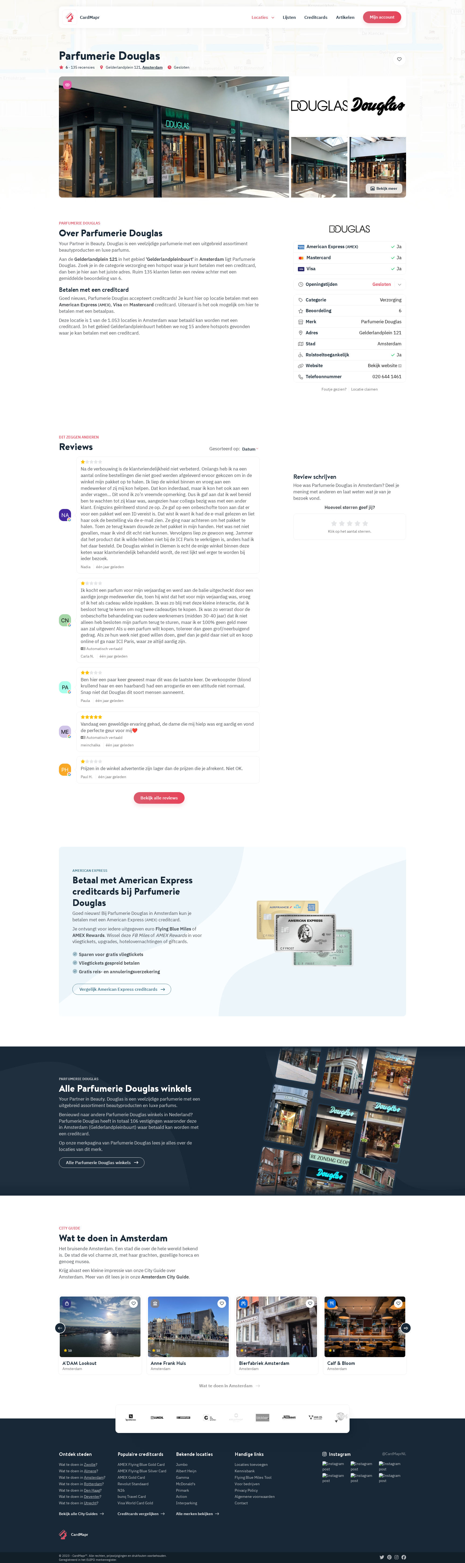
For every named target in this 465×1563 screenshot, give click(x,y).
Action (181, 1496)
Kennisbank (245, 1471)
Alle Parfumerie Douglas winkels (98, 1162)
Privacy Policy (246, 1490)
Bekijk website (383, 365)
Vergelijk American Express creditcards (118, 989)
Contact (241, 1503)
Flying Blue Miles (173, 929)
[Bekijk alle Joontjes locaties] (150, 1417)
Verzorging (390, 300)
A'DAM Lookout (79, 1363)
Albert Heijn (186, 1471)
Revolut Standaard (133, 1483)
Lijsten (289, 17)
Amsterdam (152, 67)
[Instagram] (396, 1557)
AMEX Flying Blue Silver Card (142, 1471)
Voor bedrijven (247, 1483)
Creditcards (315, 17)
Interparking (186, 1503)
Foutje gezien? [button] (334, 389)
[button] (382, 17)
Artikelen (345, 17)
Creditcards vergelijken (138, 1513)
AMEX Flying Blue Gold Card (141, 1464)
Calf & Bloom (341, 1363)
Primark (182, 1490)
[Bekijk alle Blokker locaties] (229, 1417)
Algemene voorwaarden (255, 1496)
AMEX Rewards (88, 935)
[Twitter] (382, 1557)
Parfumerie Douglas (381, 322)
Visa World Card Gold (135, 1503)
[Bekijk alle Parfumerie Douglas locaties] (349, 229)
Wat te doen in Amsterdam (225, 1385)
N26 (121, 1490)
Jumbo (182, 1464)
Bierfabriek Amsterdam (264, 1363)
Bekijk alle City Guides (78, 1513)
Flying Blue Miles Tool (253, 1477)
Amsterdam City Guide (165, 1277)
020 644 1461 (386, 377)
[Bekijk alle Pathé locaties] (308, 1417)
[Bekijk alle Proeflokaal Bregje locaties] (335, 1417)
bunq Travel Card (132, 1496)
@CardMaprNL (394, 1453)
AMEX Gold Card (131, 1477)
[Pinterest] (389, 1557)
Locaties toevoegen (251, 1464)
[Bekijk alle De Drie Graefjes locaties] (177, 1417)
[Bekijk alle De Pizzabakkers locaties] (256, 1417)
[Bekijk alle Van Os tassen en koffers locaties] (282, 1417)
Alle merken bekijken (194, 1513)
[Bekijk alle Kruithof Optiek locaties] (203, 1417)
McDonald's (185, 1483)
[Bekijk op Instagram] (336, 1466)
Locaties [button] (260, 17)
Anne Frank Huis (168, 1363)
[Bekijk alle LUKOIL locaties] (124, 1417)
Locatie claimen (364, 389)
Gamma (182, 1477)
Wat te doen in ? (78, 1464)
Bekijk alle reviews (159, 797)
